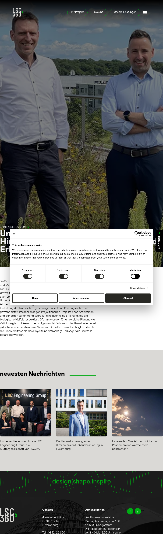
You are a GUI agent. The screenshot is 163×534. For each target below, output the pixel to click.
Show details (137, 288)
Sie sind (98, 12)
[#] (145, 12)
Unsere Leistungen (125, 12)
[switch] (63, 276)
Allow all (128, 298)
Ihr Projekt (77, 12)
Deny (35, 298)
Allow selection (81, 298)
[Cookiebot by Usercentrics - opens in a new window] (137, 233)
